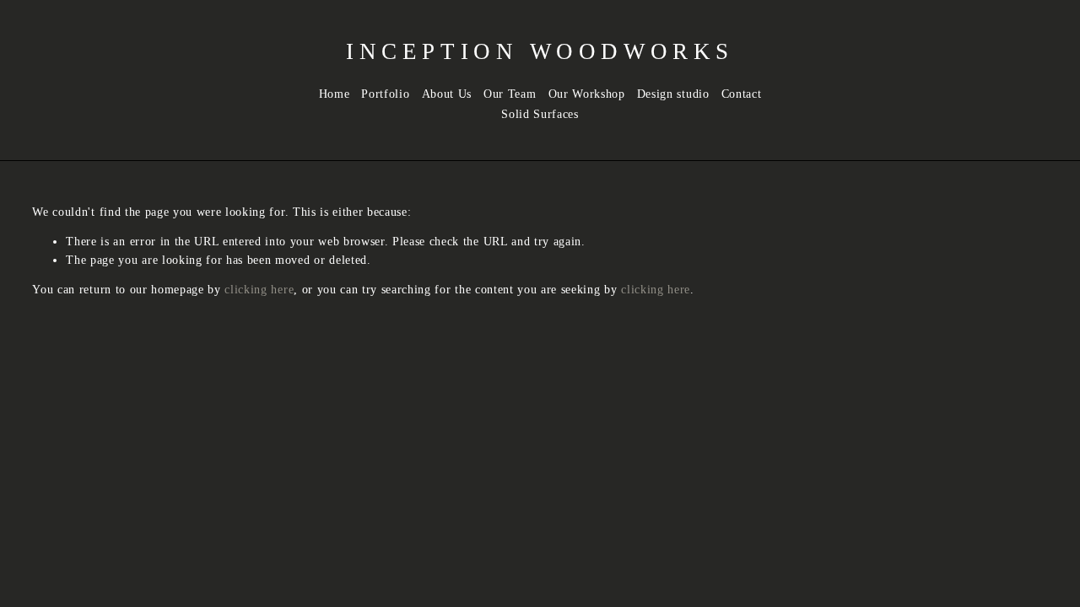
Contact (741, 94)
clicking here (259, 289)
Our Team (509, 94)
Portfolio (385, 94)
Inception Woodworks (540, 51)
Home (334, 94)
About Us (447, 94)
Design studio (673, 94)
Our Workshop (586, 94)
